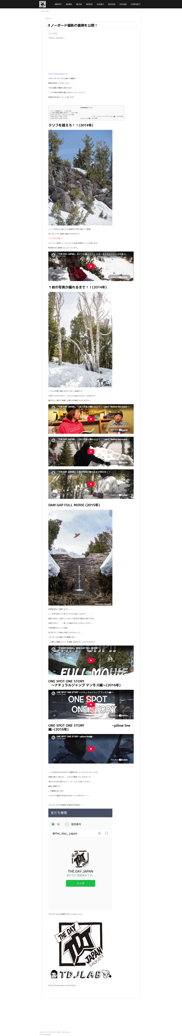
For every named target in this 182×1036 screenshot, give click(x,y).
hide (90, 108)
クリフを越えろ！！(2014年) (61, 111)
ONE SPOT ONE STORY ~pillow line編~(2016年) (74, 118)
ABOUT (58, 4)
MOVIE (89, 4)
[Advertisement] (91, 56)
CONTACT (136, 4)
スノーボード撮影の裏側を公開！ (72, 25)
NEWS (69, 4)
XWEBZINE (48, 1034)
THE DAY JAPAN (56, 1032)
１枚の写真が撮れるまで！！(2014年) (64, 113)
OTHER (123, 4)
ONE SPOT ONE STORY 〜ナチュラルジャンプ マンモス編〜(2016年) (86, 116)
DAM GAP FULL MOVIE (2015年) (62, 115)
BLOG (79, 4)
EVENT (100, 4)
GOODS (111, 4)
